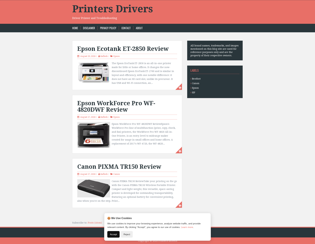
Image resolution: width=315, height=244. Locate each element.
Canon (116, 174)
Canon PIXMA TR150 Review (119, 166)
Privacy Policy (108, 28)
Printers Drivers (112, 9)
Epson (116, 56)
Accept (113, 234)
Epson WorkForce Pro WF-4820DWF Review (116, 106)
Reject (127, 234)
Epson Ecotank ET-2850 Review (123, 48)
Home (75, 28)
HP (193, 92)
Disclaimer (89, 28)
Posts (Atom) (95, 222)
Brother (196, 78)
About (139, 28)
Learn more (187, 227)
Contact (126, 28)
